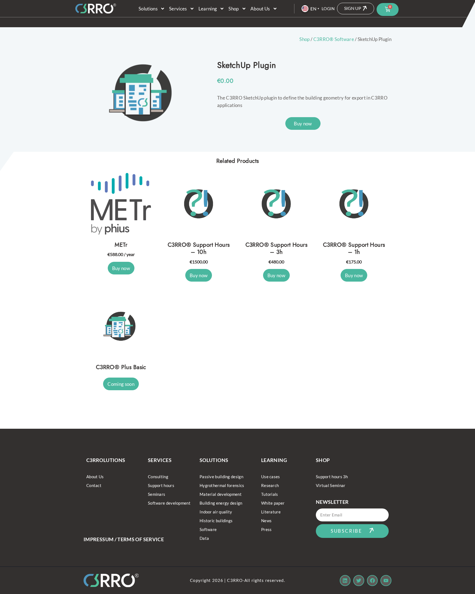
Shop (233, 9)
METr (121, 245)
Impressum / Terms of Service (124, 539)
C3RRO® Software (333, 39)
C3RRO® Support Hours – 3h (276, 248)
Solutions (148, 9)
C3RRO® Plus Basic (121, 367)
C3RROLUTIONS (105, 460)
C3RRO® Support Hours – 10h (199, 248)
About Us (260, 9)
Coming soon (120, 384)
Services (178, 9)
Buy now (303, 124)
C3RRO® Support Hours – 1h (354, 248)
